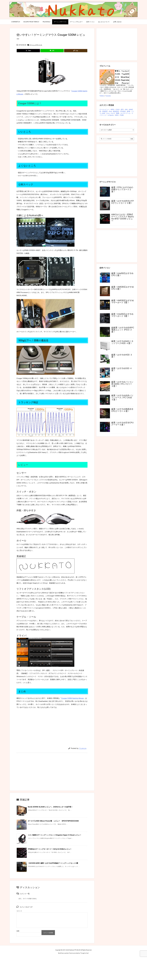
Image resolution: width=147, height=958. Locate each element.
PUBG (122, 115)
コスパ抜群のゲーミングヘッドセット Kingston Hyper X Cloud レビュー (54, 835)
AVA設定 (105, 111)
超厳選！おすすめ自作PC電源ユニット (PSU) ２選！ (122, 329)
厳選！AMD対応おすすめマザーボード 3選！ (122, 301)
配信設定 (116, 111)
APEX (112, 109)
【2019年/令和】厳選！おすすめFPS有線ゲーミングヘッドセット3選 (53, 863)
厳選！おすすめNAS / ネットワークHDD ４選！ (122, 342)
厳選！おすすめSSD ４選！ (121, 369)
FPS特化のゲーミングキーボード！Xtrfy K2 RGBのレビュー (49, 849)
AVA (126, 109)
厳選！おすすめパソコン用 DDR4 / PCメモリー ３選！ (122, 384)
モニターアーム (125, 113)
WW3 (116, 115)
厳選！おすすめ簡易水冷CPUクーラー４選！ (122, 410)
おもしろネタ (110, 113)
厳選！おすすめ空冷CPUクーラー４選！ (122, 423)
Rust (110, 111)
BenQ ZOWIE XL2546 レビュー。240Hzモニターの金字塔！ (50, 807)
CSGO (118, 109)
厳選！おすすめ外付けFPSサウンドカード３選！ (122, 202)
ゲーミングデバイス (36, 45)
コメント (19, 911)
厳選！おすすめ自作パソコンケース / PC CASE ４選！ (122, 397)
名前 (17, 931)
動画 (117, 113)
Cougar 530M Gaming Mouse (72, 698)
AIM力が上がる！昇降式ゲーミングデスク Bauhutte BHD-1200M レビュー (122, 217)
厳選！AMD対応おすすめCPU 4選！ (122, 288)
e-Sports (111, 115)
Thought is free (84, 953)
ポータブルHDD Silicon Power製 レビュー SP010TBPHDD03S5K (53, 821)
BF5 (122, 109)
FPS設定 (123, 111)
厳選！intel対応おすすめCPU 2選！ (122, 274)
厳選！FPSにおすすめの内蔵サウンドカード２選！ (122, 189)
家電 (128, 111)
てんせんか (82, 748)
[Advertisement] (52, 727)
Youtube (108, 96)
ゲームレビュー (104, 109)
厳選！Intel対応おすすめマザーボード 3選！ (122, 315)
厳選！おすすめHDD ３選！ (121, 356)
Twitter (102, 96)
